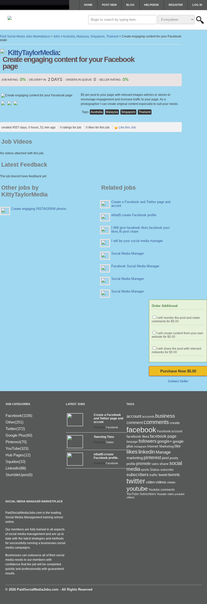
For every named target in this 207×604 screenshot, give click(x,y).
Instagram (140, 446)
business (165, 416)
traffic (153, 475)
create (175, 423)
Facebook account (169, 431)
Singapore (128, 112)
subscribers (137, 474)
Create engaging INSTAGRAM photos (38, 209)
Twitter (110, 442)
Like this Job (127, 127)
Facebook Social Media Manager (135, 266)
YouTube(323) (17, 448)
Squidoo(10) (15, 461)
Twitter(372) (15, 429)
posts (174, 458)
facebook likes (137, 436)
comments (156, 422)
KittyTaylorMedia (33, 53)
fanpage (132, 441)
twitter (135, 481)
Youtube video (165, 494)
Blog (130, 4)
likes (132, 452)
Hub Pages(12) (18, 455)
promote (143, 463)
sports (145, 470)
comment (134, 422)
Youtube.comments (161, 489)
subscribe (167, 470)
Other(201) (14, 422)
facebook (141, 430)
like (177, 446)
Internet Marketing (160, 446)
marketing (134, 458)
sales (155, 464)
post (165, 458)
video (150, 482)
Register (176, 4)
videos (161, 482)
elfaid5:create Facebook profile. (134, 215)
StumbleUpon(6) (19, 475)
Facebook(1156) (19, 415)
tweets (174, 475)
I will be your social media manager (137, 241)
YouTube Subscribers (141, 494)
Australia (97, 112)
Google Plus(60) (19, 435)
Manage (163, 452)
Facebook (112, 427)
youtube (137, 488)
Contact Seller (178, 381)
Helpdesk (151, 4)
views (171, 482)
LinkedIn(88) (16, 468)
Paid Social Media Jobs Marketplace (25, 36)
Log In (197, 4)
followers (148, 441)
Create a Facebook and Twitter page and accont (108, 418)
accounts (148, 416)
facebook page (163, 436)
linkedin (146, 452)
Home (88, 4)
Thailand (145, 112)
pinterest (152, 457)
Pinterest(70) (16, 442)
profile (130, 464)
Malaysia (112, 112)
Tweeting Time (104, 437)
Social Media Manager (127, 253)
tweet (163, 475)
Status (155, 470)
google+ (164, 441)
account (133, 416)
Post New (109, 4)
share (164, 464)
